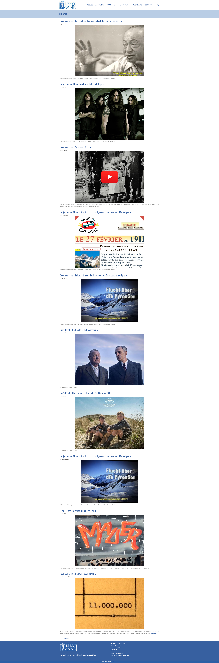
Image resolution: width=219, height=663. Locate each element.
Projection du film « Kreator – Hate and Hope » (82, 84)
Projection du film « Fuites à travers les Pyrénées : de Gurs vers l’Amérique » (95, 212)
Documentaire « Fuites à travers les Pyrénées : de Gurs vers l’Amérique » (93, 275)
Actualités (99, 5)
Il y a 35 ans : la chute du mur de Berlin (78, 511)
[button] (158, 5)
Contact (148, 5)
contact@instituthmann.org (120, 655)
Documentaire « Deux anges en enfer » (78, 574)
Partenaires (137, 5)
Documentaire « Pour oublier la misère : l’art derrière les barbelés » (91, 21)
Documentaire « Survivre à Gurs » (75, 147)
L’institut (124, 5)
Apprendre (111, 5)
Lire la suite (154, 633)
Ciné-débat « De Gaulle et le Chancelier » (79, 330)
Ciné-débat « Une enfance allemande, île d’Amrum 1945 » (86, 393)
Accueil (90, 5)
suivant (66, 638)
